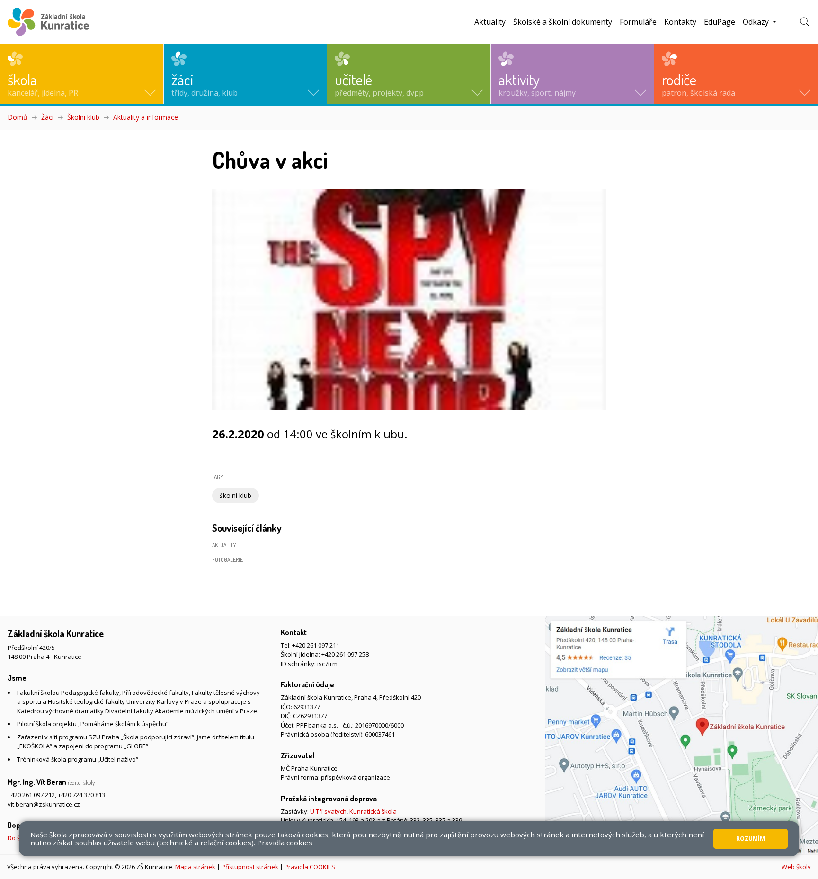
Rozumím (750, 839)
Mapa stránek (195, 866)
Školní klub (83, 117)
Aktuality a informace (145, 117)
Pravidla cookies (284, 842)
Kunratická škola (373, 811)
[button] (81, 74)
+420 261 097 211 (315, 645)
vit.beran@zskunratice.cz (44, 804)
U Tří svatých (328, 811)
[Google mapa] (681, 735)
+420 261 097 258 (345, 654)
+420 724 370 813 (81, 794)
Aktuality (490, 22)
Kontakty (680, 22)
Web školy (796, 866)
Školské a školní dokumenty (562, 22)
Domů (17, 117)
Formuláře (638, 22)
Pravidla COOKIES (310, 866)
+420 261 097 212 (31, 794)
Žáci (47, 117)
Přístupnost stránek (250, 866)
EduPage (719, 22)
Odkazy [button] (757, 22)
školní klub (235, 495)
